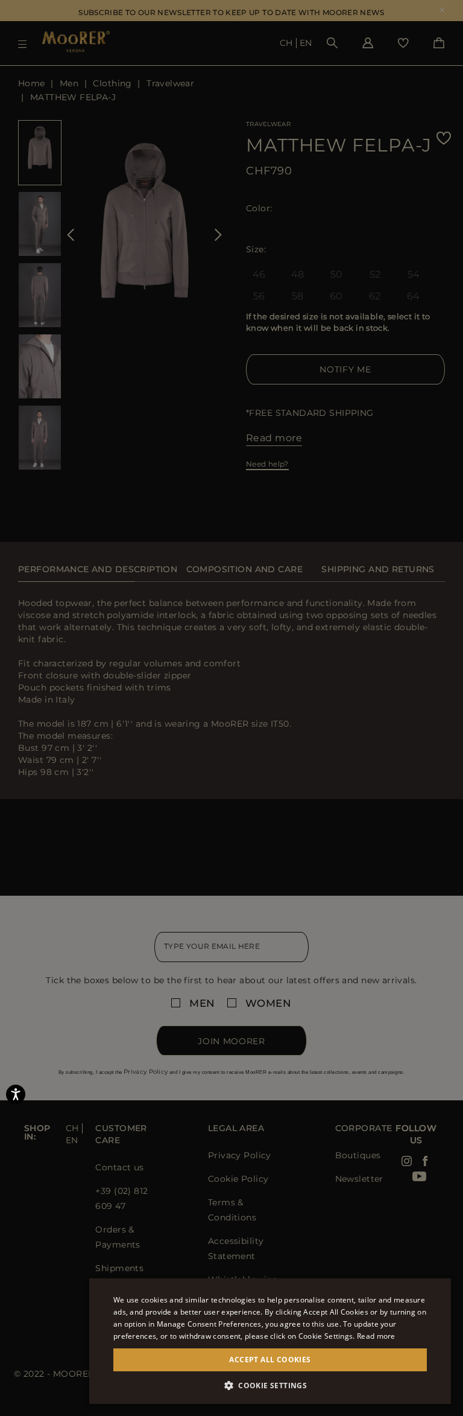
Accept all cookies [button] (269, 1359)
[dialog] (231, 708)
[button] (270, 1385)
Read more (376, 1336)
